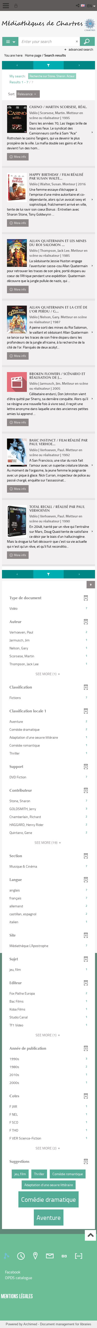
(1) (46, 673)
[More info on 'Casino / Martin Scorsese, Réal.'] (17, 119)
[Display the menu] (5, 6)
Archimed (30, 1324)
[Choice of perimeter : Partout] (10, 41)
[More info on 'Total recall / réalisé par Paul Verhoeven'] (17, 521)
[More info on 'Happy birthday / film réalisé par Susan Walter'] (17, 187)
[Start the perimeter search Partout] (87, 41)
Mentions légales (17, 1296)
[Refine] (48, 65)
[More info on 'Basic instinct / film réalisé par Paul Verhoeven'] (17, 453)
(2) (46, 1148)
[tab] (7, 1256)
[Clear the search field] (77, 41)
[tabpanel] (48, 646)
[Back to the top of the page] (90, 1235)
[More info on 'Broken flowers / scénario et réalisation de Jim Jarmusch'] (17, 382)
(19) (46, 842)
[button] (78, 5)
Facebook (12, 1272)
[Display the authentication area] (17, 5)
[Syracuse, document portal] (48, 24)
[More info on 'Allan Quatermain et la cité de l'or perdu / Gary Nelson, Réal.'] (17, 319)
